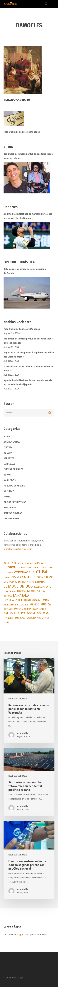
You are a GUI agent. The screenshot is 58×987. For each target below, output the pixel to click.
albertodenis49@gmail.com (18, 549)
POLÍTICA (27, 609)
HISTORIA (8, 596)
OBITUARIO (8, 609)
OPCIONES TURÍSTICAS (15, 502)
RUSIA (35, 609)
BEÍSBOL (10, 567)
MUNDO (7, 496)
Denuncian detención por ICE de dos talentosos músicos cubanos (28, 156)
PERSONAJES (10, 507)
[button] (52, 3)
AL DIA (7, 436)
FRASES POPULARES (13, 469)
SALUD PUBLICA (14, 613)
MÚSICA (46, 604)
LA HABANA (21, 595)
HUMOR (7, 474)
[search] (46, 4)
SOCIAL (31, 613)
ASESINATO (40, 563)
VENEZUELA (31, 618)
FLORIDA (21, 591)
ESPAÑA (40, 581)
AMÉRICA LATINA (12, 442)
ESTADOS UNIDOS (18, 586)
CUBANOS (16, 577)
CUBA (42, 572)
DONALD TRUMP (45, 577)
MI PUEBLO (9, 491)
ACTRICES (22, 563)
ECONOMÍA (10, 581)
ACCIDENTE (10, 563)
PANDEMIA (18, 609)
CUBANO (7, 577)
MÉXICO (34, 604)
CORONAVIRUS (24, 572)
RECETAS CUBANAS (13, 513)
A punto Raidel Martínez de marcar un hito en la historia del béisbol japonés (28, 216)
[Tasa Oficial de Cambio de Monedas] (29, 120)
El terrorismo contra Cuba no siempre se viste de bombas (28, 368)
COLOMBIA (8, 572)
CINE (35, 567)
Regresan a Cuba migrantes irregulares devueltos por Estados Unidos (29, 354)
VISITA (6, 622)
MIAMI (46, 600)
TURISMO (20, 617)
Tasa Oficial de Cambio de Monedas (22, 132)
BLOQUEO (21, 568)
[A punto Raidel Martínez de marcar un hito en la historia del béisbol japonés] (27, 235)
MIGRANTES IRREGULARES (16, 605)
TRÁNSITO (8, 618)
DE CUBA (8, 453)
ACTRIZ (30, 563)
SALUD (42, 609)
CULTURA (8, 447)
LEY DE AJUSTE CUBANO (17, 600)
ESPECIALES (9, 463)
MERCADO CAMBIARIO (14, 485)
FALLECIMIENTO (42, 586)
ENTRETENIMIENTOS (26, 582)
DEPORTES (9, 458)
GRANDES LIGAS (36, 591)
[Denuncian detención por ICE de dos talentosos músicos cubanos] (27, 177)
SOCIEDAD (42, 613)
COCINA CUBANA (46, 568)
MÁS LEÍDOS (10, 480)
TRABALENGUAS (11, 518)
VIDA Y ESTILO (43, 618)
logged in (22, 934)
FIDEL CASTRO (10, 591)
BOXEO (29, 568)
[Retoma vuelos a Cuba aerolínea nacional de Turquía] (27, 293)
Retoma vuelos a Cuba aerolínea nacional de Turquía (25, 271)
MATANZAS (37, 600)
